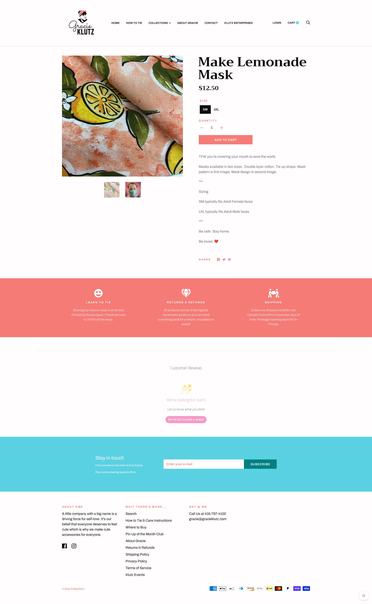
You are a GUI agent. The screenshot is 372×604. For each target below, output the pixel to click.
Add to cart (225, 139)
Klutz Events (135, 575)
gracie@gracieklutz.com (207, 519)
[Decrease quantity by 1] (201, 127)
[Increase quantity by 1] (221, 127)
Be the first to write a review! (186, 419)
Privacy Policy (136, 561)
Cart (293, 22)
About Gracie (187, 23)
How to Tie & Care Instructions (149, 520)
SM (205, 109)
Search (131, 514)
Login (277, 22)
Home (115, 23)
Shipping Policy (137, 554)
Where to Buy (136, 527)
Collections (158, 23)
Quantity (208, 120)
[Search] (308, 22)
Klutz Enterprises (238, 23)
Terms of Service (138, 568)
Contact (211, 23)
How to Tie (134, 23)
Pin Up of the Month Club (145, 534)
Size (204, 100)
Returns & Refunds (140, 548)
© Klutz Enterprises (73, 589)
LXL (216, 109)
